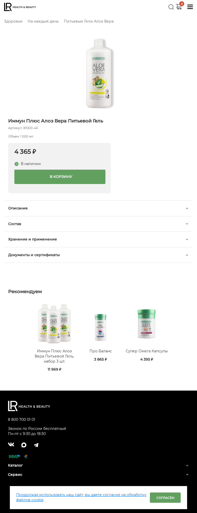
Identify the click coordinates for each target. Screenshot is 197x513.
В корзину (60, 176)
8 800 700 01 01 (21, 419)
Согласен (165, 498)
